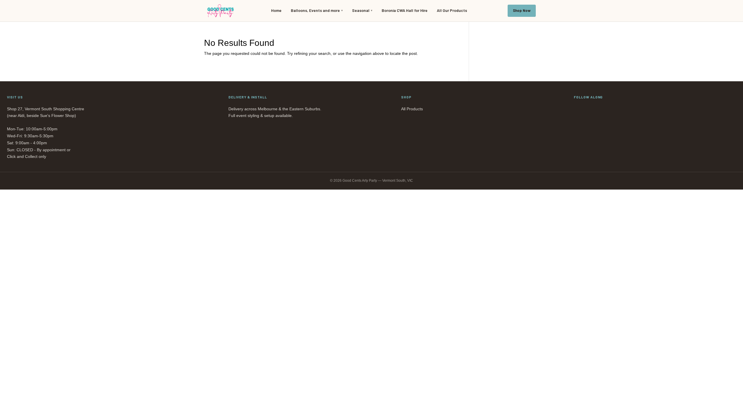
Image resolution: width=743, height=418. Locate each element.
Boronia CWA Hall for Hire (405, 10)
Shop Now (522, 10)
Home (276, 10)
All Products (412, 109)
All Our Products (452, 10)
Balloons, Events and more (315, 10)
